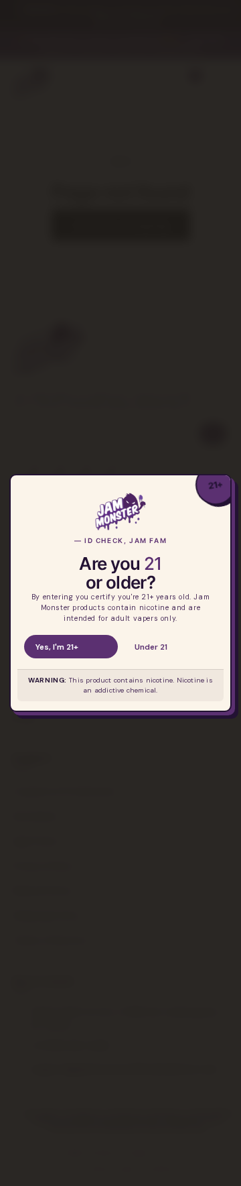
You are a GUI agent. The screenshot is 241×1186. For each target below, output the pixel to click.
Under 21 (151, 647)
